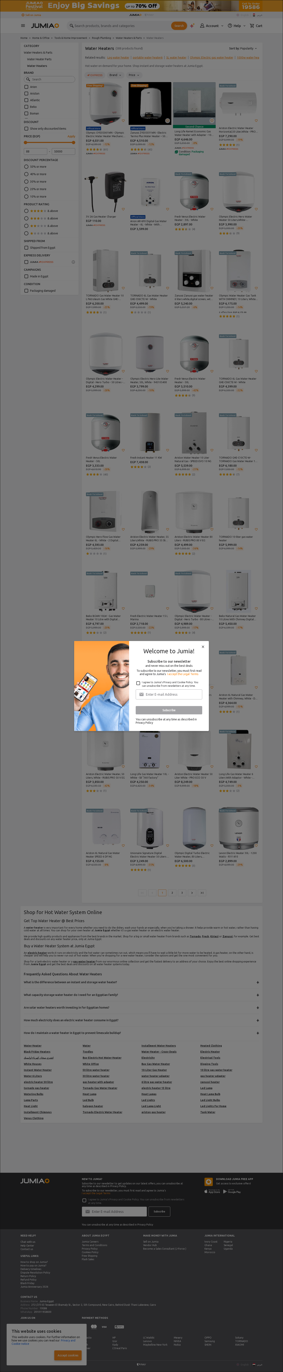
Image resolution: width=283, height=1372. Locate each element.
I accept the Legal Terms (182, 674)
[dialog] (141, 686)
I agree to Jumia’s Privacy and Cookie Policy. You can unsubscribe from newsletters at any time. (170, 684)
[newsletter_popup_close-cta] (203, 647)
